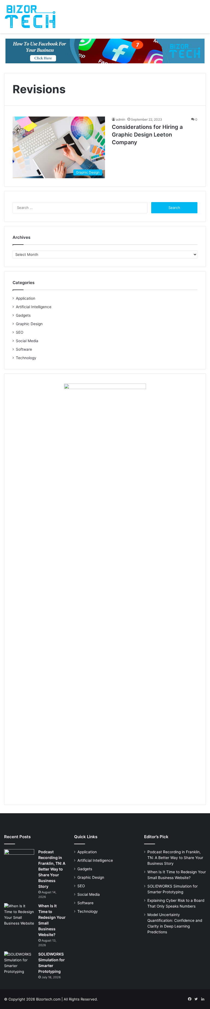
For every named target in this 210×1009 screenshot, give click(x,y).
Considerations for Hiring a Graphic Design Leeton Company (147, 135)
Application (25, 298)
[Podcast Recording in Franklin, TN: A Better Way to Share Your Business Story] (19, 859)
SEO (19, 332)
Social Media (27, 341)
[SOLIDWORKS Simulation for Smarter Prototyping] (19, 962)
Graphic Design (29, 324)
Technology (26, 358)
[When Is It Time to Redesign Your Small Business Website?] (19, 914)
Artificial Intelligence (33, 307)
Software (24, 349)
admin (120, 119)
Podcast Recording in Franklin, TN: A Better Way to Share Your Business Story (51, 869)
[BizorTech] (30, 16)
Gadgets (23, 315)
